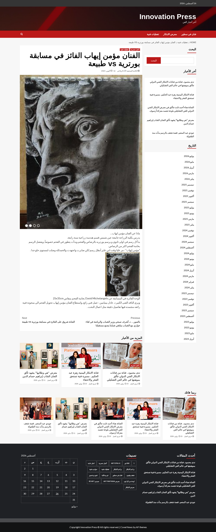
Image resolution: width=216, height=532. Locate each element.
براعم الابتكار (130, 469)
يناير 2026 (189, 179)
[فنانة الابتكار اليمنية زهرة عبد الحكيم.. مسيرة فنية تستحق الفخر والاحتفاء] (81, 356)
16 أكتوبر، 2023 (108, 71)
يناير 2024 (189, 287)
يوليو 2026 (189, 156)
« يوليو (75, 506)
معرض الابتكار (170, 34)
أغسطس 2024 (187, 247)
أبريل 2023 (189, 339)
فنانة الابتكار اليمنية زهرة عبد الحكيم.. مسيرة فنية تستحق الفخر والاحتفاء (83, 376)
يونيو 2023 (189, 327)
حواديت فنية (93, 469)
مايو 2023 (189, 333)
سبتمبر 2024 (188, 241)
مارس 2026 (188, 173)
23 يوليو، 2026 (122, 384)
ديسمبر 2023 (187, 293)
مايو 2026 (189, 161)
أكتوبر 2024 (188, 236)
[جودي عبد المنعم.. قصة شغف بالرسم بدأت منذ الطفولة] (36, 408)
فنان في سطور (188, 34)
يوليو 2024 (189, 253)
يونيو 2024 (189, 259)
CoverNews (126, 527)
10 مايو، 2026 (34, 430)
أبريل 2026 (189, 167)
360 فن (126, 463)
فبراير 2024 (188, 281)
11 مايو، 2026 (39, 380)
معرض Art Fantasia (111, 481)
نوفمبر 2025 (188, 190)
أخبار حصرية (135, 49)
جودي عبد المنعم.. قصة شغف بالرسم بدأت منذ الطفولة (173, 134)
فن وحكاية (105, 475)
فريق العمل (134, 384)
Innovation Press (167, 17)
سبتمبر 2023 (188, 310)
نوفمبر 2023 (188, 299)
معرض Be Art (94, 481)
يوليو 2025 (189, 207)
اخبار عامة (91, 463)
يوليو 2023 (189, 321)
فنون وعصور (93, 475)
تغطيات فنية (153, 34)
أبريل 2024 (189, 270)
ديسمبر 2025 (187, 184)
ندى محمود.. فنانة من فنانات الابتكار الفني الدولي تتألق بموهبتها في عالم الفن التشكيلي (123, 376)
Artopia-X (118, 416)
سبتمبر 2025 (188, 201)
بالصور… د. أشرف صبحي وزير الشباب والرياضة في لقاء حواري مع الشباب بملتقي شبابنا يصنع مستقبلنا (113, 322)
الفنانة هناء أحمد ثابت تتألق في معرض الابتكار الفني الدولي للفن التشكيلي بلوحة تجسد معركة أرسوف (171, 109)
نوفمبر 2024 (188, 230)
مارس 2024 (188, 276)
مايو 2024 (189, 264)
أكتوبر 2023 (188, 304)
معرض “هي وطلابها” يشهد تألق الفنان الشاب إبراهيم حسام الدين (170, 122)
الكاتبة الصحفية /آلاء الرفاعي (127, 71)
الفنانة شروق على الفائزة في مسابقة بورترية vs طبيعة (48, 320)
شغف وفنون (130, 475)
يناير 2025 (189, 224)
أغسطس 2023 (187, 316)
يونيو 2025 (189, 213)
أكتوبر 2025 (188, 196)
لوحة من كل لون (129, 481)
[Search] (22, 34)
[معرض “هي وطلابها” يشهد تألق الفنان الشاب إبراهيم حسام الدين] (39, 356)
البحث (192, 49)
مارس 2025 (188, 219)
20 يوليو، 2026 (105, 436)
